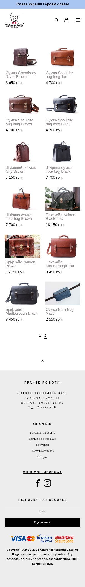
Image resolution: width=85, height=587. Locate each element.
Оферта (42, 457)
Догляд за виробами (43, 438)
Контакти (42, 444)
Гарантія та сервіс (42, 432)
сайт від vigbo (42, 576)
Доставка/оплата (42, 450)
